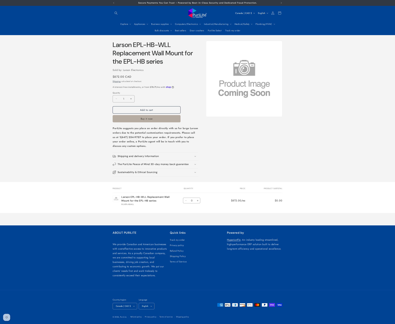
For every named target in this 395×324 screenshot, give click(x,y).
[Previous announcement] (113, 3)
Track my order (177, 239)
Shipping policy (182, 317)
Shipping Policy (178, 256)
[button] (116, 13)
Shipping (117, 81)
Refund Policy (177, 250)
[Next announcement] (281, 3)
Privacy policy (177, 245)
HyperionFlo (234, 240)
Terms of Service (178, 261)
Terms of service (166, 317)
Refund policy (136, 317)
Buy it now (147, 118)
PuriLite (123, 317)
